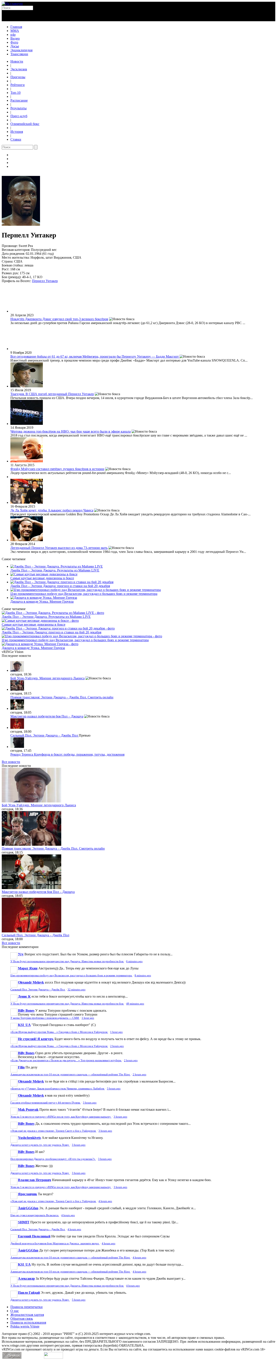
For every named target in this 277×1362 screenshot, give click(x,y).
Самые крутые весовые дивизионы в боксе (42, 578)
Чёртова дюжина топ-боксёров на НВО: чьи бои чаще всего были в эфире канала (70, 431)
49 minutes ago (135, 1003)
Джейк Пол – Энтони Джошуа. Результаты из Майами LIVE (54, 570)
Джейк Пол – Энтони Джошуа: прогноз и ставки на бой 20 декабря (60, 586)
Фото (14, 42)
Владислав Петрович (34, 1180)
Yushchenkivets (29, 1138)
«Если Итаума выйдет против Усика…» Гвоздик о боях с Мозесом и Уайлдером (59, 1032)
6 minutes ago (134, 961)
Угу (21, 954)
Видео (15, 38)
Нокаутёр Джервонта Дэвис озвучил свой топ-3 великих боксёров (59, 319)
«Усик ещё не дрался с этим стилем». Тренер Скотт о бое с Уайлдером (53, 1130)
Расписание (19, 100)
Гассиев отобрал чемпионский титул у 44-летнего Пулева (45, 1102)
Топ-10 (15, 92)
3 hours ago (114, 1088)
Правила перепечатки (26, 1307)
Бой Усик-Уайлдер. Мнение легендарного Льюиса (47, 678)
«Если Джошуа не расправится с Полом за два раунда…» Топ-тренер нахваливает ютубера (66, 1060)
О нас (14, 1311)
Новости (16, 61)
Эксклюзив (18, 69)
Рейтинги (17, 85)
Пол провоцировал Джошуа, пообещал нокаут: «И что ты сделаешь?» (53, 1159)
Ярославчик (27, 1194)
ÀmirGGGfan (28, 1208)
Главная (16, 27)
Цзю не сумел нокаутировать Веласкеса (34, 1215)
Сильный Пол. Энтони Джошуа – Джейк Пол (44, 735)
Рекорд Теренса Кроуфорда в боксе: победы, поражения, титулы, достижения (67, 754)
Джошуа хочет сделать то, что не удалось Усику (40, 1144)
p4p (13, 34)
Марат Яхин (27, 968)
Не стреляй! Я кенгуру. (36, 1039)
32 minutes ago (76, 989)
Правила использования (28, 1322)
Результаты (18, 108)
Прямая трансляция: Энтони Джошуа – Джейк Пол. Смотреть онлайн (61, 697)
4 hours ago (105, 1201)
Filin (21, 1067)
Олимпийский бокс (24, 124)
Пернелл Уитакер (45, 281)
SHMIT (23, 1222)
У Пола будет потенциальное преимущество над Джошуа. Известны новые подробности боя (67, 961)
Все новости (11, 762)
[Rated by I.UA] (53, 1357)
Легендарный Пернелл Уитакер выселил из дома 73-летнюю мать (59, 548)
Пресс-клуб (18, 116)
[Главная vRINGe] (12, 3)
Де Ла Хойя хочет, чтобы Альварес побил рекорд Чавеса (51, 510)
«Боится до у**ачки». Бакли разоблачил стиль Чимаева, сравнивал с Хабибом (57, 1088)
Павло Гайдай (29, 1292)
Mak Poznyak (28, 1109)
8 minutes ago (143, 975)
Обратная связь (21, 1318)
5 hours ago (78, 1299)
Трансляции (19, 54)
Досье (14, 46)
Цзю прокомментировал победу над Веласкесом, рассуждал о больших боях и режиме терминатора (83, 594)
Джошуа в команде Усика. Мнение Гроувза (42, 601)
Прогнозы (17, 77)
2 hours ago (117, 1046)
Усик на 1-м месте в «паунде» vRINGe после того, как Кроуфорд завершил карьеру (60, 1116)
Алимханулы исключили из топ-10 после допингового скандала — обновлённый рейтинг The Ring (70, 1074)
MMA (14, 30)
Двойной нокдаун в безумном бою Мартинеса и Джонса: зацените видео (55, 1243)
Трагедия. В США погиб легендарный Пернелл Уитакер (52, 394)
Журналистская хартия (27, 1315)
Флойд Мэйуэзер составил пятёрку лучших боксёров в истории (57, 469)
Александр (26, 1278)
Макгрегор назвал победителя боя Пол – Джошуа (46, 716)
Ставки (15, 139)
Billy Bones (26, 1010)
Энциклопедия (21, 50)
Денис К (24, 996)
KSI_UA (24, 1025)
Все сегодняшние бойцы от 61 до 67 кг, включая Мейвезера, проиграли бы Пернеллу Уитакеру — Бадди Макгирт (95, 356)
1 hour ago (88, 1017)
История (16, 131)
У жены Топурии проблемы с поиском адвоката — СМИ (44, 1017)
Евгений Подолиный (34, 1236)
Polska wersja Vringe (24, 1326)
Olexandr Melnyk (31, 982)
